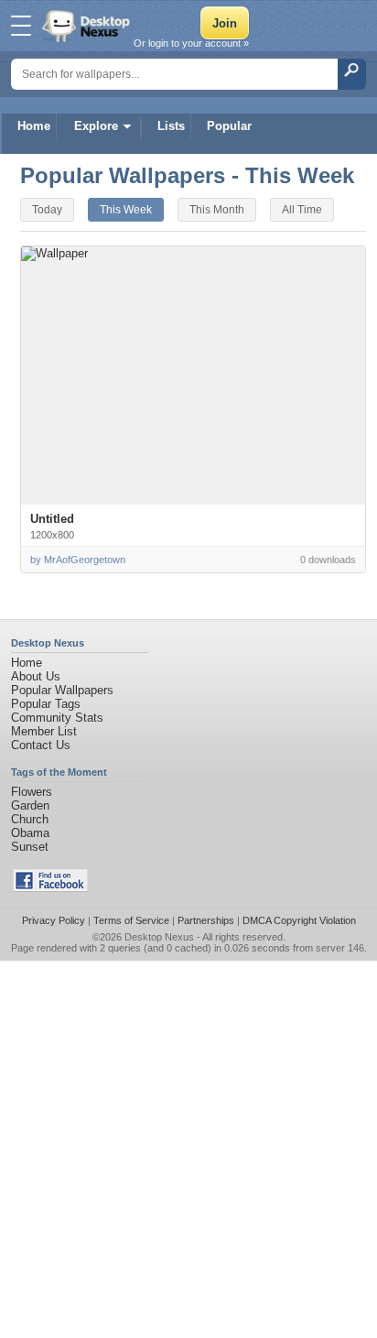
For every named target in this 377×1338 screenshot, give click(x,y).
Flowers (31, 792)
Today (47, 209)
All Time (302, 209)
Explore (96, 126)
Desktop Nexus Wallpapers (88, 25)
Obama (30, 833)
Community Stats (57, 717)
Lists (171, 126)
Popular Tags (46, 704)
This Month (216, 209)
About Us (35, 676)
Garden (30, 805)
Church (29, 819)
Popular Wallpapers (62, 690)
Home (33, 126)
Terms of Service (131, 920)
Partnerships (206, 920)
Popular (229, 126)
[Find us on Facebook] (50, 888)
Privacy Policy (53, 920)
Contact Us (40, 745)
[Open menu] (21, 25)
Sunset (29, 847)
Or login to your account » (191, 43)
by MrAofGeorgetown (77, 559)
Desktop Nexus (159, 936)
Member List (44, 731)
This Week (126, 209)
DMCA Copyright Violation (299, 920)
